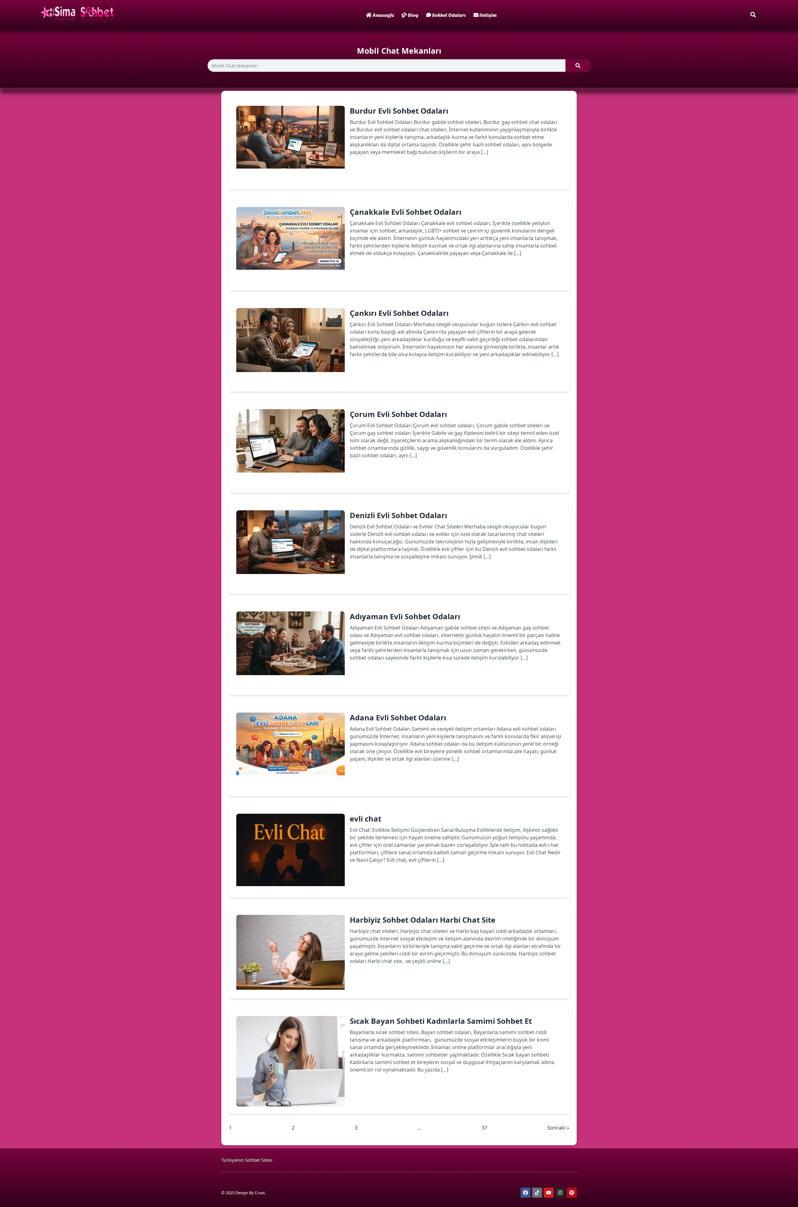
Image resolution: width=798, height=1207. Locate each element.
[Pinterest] (572, 1193)
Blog (413, 14)
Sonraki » (558, 1127)
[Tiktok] (537, 1193)
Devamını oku (375, 174)
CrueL (260, 1192)
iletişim (488, 14)
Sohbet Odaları (449, 14)
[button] (753, 15)
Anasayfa (383, 14)
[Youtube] (549, 1193)
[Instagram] (560, 1193)
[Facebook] (526, 1193)
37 (484, 1127)
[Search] (577, 65)
